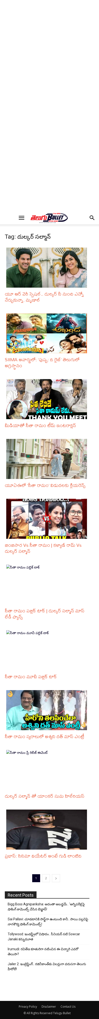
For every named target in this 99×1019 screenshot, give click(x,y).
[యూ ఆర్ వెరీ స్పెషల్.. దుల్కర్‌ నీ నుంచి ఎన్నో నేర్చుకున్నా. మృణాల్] (47, 268)
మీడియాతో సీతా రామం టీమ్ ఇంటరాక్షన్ (40, 425)
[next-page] (56, 878)
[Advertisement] (49, 53)
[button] (21, 217)
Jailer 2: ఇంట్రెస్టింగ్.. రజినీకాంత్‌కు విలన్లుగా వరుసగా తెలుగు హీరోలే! (47, 966)
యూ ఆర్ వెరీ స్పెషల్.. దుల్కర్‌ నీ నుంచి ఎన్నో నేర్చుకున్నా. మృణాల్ (44, 297)
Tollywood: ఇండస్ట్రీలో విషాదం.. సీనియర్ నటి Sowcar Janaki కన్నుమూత (44, 936)
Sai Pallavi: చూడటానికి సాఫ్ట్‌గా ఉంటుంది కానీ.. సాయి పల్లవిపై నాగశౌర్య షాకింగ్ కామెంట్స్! (48, 921)
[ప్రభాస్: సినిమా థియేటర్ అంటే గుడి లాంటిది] (47, 830)
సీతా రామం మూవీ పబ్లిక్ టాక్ (31, 676)
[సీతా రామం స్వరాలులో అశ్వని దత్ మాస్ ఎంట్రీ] (47, 710)
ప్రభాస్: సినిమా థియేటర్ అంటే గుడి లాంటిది (43, 855)
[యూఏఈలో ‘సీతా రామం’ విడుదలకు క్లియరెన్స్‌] (47, 459)
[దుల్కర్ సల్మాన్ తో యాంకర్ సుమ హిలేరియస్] (47, 770)
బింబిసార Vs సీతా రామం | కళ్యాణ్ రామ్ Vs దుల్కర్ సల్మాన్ (43, 548)
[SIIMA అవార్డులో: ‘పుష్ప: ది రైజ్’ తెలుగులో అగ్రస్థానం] (47, 333)
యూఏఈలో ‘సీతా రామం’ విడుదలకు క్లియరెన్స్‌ (45, 485)
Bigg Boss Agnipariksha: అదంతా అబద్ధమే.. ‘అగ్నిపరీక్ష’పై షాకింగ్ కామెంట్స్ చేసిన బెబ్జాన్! (46, 906)
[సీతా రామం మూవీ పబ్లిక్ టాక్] (47, 650)
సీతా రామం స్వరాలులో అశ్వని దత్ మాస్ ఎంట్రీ (44, 736)
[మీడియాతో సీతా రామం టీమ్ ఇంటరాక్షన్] (47, 399)
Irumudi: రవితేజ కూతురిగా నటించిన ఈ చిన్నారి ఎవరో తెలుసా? (43, 951)
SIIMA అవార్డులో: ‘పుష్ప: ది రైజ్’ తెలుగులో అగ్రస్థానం (42, 362)
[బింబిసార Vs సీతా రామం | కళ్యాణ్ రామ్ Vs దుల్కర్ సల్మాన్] (47, 519)
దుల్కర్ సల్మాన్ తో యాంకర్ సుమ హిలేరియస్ (44, 796)
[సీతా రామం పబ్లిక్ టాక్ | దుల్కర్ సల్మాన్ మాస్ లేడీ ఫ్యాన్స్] (47, 585)
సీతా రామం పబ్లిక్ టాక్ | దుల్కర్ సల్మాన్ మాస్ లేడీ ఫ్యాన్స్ (44, 613)
